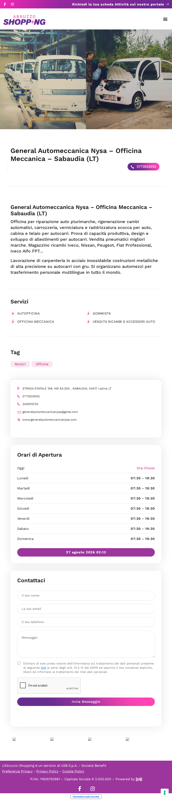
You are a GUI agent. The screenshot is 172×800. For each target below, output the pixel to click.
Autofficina (28, 313)
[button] (165, 19)
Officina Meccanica (35, 322)
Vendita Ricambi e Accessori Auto (124, 322)
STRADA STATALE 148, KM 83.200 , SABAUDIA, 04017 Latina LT (66, 388)
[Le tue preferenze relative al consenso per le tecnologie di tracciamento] (165, 793)
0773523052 (146, 167)
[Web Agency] (139, 779)
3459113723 (30, 404)
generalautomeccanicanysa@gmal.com (50, 411)
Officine (42, 364)
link (43, 667)
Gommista (102, 313)
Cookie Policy (73, 771)
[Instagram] (12, 4)
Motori (20, 364)
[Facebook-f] (5, 4)
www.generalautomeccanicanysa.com (49, 419)
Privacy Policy (47, 771)
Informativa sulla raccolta (86, 796)
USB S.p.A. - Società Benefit (83, 766)
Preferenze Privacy (17, 771)
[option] (43, 79)
